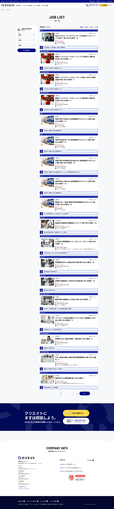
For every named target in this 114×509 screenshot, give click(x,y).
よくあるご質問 (44, 5)
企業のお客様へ (92, 1)
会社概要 (98, 1)
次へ (85, 393)
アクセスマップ (103, 1)
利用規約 (49, 504)
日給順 (91, 27)
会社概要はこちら (23, 486)
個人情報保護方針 (44, 504)
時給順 (86, 27)
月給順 (96, 27)
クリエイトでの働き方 (27, 5)
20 (77, 393)
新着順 (81, 27)
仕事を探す (18, 5)
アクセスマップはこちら (24, 488)
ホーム (3, 9)
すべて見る (89, 460)
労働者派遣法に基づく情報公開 (57, 504)
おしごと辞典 (37, 5)
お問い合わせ (110, 1)
